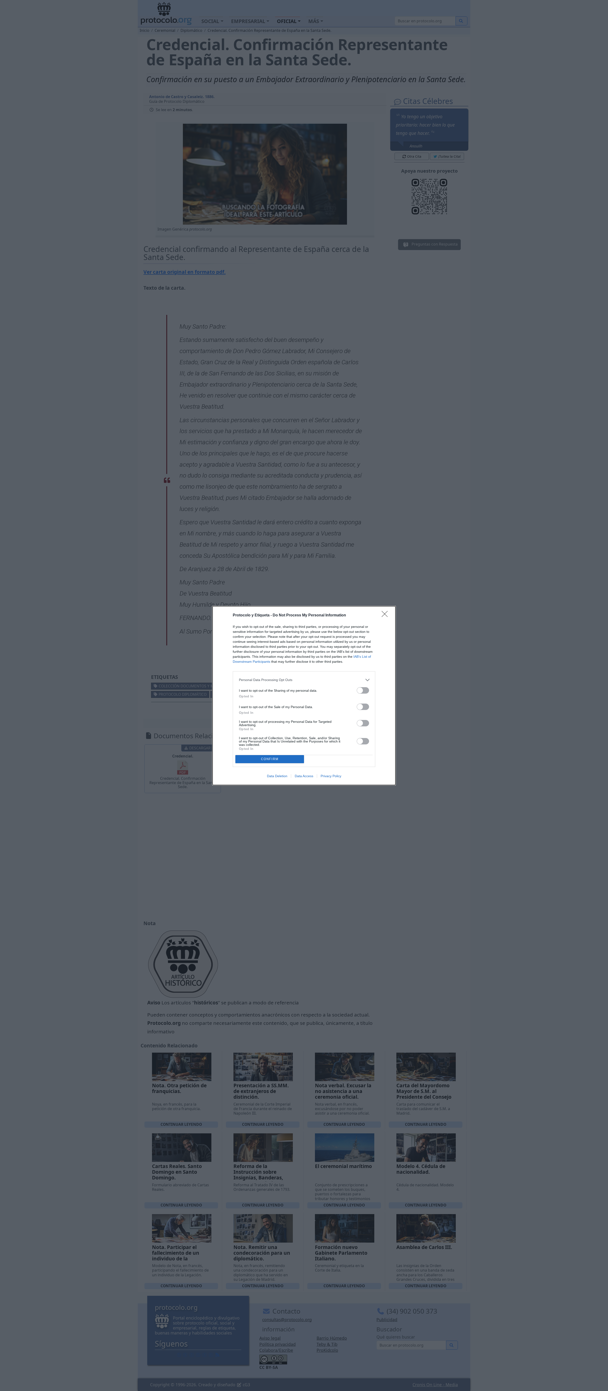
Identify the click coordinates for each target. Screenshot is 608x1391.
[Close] (386, 615)
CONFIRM (270, 759)
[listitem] (304, 679)
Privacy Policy (331, 776)
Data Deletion (277, 776)
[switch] (363, 690)
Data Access (304, 776)
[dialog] (304, 695)
